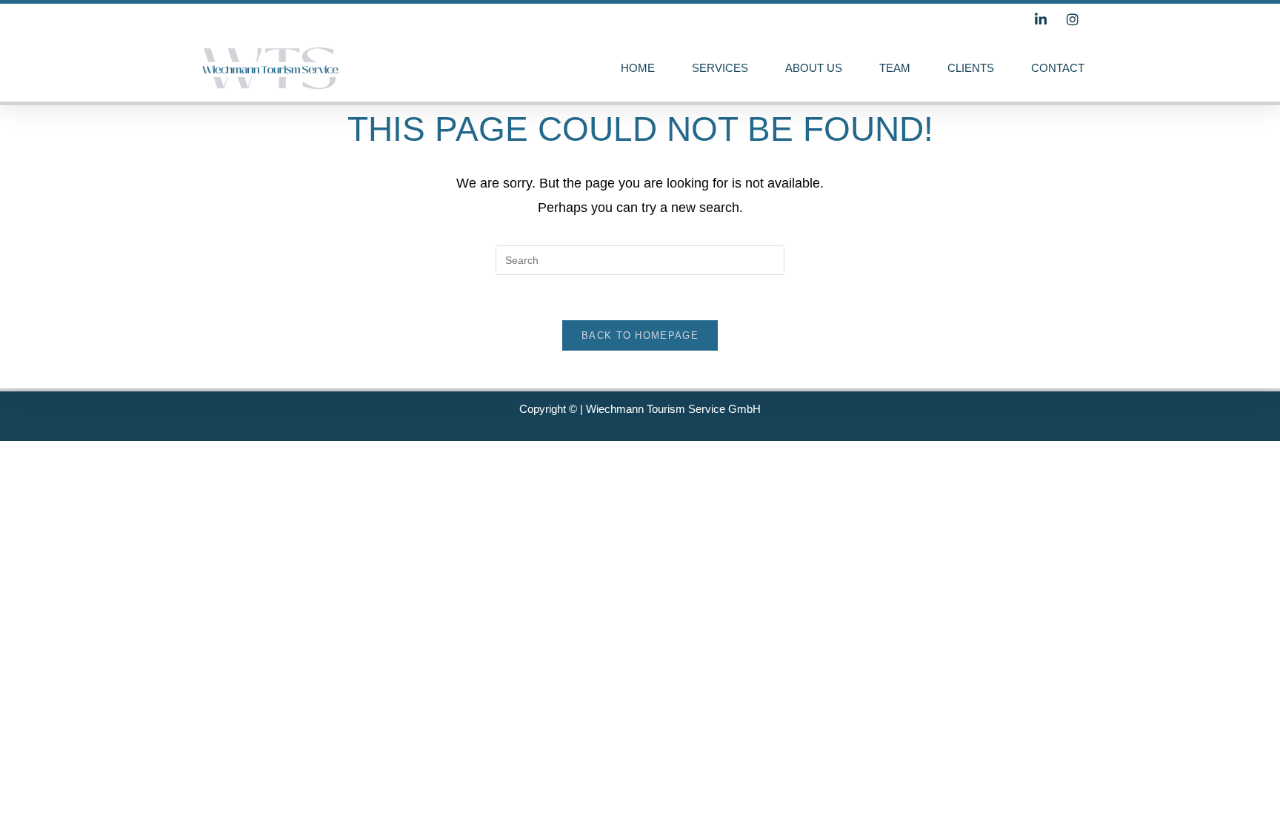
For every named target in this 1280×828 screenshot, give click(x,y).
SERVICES (720, 68)
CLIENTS (970, 68)
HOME (638, 68)
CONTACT (1057, 68)
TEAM (894, 68)
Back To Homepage (640, 335)
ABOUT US (813, 68)
